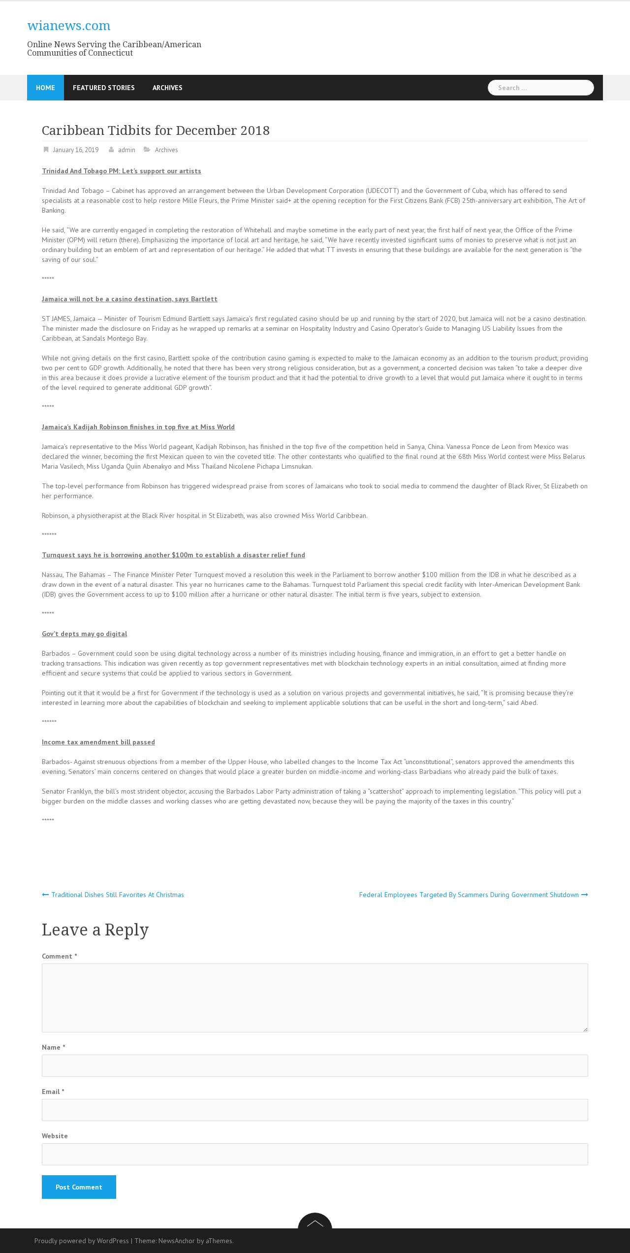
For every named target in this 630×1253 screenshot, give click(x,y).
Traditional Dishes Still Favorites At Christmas (117, 894)
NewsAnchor (176, 1240)
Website (55, 1135)
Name (53, 1047)
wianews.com (69, 25)
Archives (168, 87)
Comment (59, 956)
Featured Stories (104, 87)
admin (126, 150)
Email (53, 1091)
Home (45, 87)
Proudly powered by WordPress (81, 1240)
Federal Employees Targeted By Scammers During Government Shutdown (469, 894)
